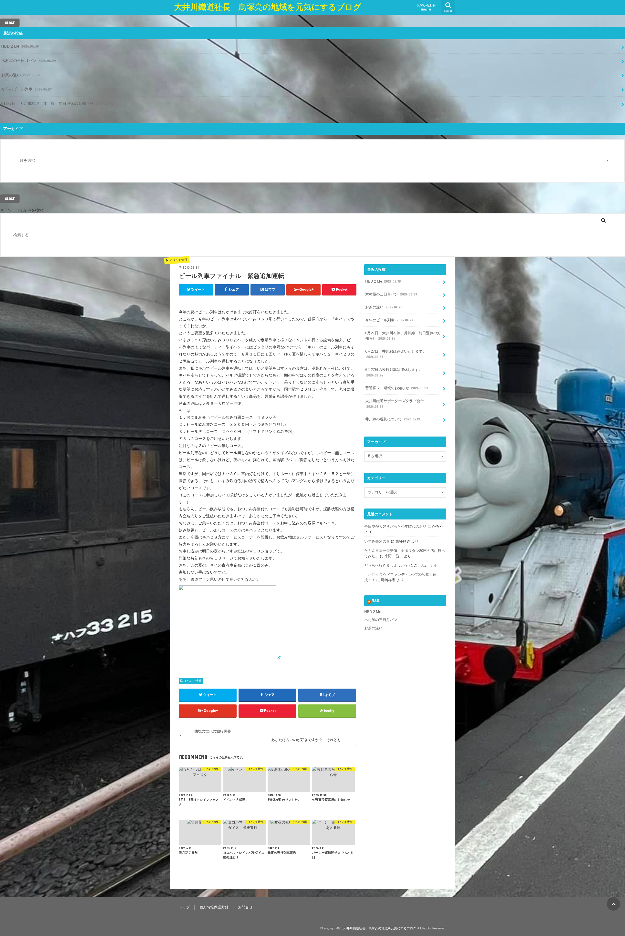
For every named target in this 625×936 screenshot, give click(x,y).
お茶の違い (20, 75)
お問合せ (245, 907)
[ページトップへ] (613, 904)
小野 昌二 (394, 556)
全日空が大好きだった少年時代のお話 (395, 527)
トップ (184, 907)
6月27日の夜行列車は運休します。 (393, 372)
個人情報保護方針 (214, 907)
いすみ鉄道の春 (377, 541)
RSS (375, 601)
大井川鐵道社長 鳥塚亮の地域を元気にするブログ (267, 6)
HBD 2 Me (20, 46)
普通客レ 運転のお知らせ (396, 388)
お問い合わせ (426, 7)
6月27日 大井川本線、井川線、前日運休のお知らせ (57, 103)
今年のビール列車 (26, 89)
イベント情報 (192, 680)
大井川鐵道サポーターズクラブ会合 (394, 403)
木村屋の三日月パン (28, 60)
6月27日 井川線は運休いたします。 (395, 354)
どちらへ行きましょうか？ (386, 565)
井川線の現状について (392, 419)
